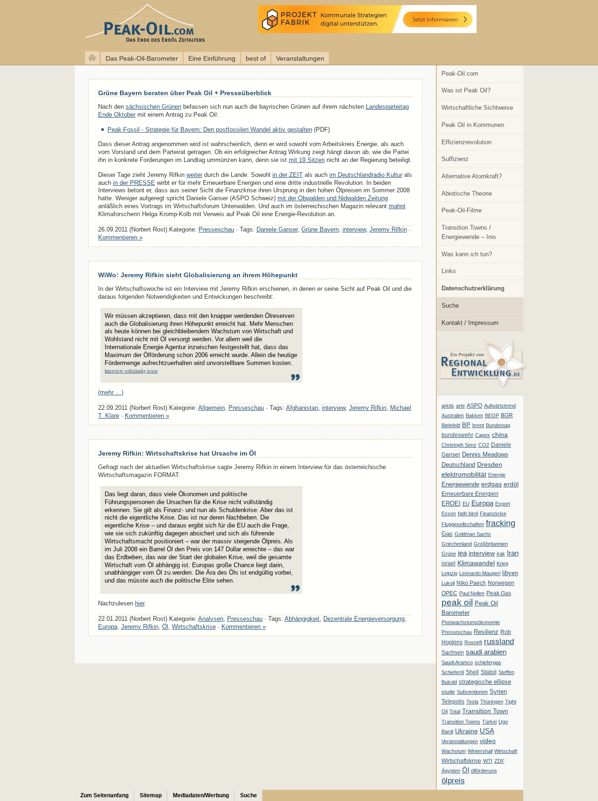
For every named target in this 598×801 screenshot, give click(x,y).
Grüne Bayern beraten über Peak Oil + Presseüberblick (184, 93)
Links (448, 270)
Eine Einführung (211, 58)
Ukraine (466, 731)
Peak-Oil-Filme (461, 210)
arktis (447, 405)
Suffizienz (455, 158)
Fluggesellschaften (462, 524)
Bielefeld (450, 425)
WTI (487, 761)
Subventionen (472, 692)
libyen (510, 572)
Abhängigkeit (302, 618)
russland (499, 641)
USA (487, 731)
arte (460, 405)
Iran (513, 553)
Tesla (472, 701)
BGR (507, 415)
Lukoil (448, 583)
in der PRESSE (134, 182)
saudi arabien (486, 652)
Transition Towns (460, 721)
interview (482, 553)
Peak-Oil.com (459, 73)
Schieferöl (452, 672)
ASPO (474, 405)
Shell (472, 672)
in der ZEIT (287, 174)
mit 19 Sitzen (307, 159)
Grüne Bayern (320, 229)
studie (448, 692)
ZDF (499, 761)
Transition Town (485, 711)
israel (448, 563)
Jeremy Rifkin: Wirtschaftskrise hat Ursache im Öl (177, 453)
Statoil (489, 672)
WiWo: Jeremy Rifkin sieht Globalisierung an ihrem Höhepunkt (198, 275)
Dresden (489, 464)
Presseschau (456, 632)
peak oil (457, 602)
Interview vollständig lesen (131, 370)
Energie (496, 475)
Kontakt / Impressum (469, 322)
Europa (482, 503)
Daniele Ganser (277, 229)
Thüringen (491, 701)
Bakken (474, 415)
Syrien (498, 691)
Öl (465, 770)
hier (139, 603)
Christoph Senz (459, 445)
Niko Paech (471, 583)
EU (466, 503)
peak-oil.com (98, 24)
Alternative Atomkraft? (471, 176)
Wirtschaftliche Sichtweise (477, 107)
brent (478, 425)
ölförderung (484, 770)
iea (462, 553)
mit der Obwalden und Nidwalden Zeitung (333, 198)
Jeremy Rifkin (388, 229)
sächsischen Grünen (153, 106)
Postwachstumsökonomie (470, 622)
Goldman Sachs (473, 534)
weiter (194, 174)
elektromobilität (463, 474)
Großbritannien (491, 544)
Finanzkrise (493, 513)
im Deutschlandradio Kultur (365, 174)
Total (454, 711)
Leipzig (449, 573)
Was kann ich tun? (466, 254)
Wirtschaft (505, 751)
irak (501, 553)
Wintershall (480, 751)
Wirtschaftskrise (461, 761)
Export (502, 503)
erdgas (491, 484)
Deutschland (458, 464)
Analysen (210, 618)
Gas (447, 534)
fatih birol (468, 513)
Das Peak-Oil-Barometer (142, 58)
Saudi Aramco (457, 662)
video (488, 741)
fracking (500, 523)
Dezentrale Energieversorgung (364, 618)
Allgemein (211, 407)
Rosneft (473, 642)
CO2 (483, 445)
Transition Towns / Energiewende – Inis (468, 232)
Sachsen (452, 652)
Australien (452, 415)
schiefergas (488, 662)
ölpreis (453, 780)
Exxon (448, 513)
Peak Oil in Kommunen (472, 124)
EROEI (451, 503)
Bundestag (498, 425)
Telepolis (452, 701)
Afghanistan (302, 407)
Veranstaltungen (300, 58)
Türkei (489, 721)
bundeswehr (457, 435)
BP (466, 425)
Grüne (448, 553)
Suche (450, 305)
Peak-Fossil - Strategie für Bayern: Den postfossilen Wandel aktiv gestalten (209, 129)
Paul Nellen (471, 593)
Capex (482, 435)
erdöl (511, 484)
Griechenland (456, 544)
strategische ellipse (485, 681)
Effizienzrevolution (466, 142)
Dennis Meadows (485, 454)
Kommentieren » (120, 237)
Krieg (502, 563)
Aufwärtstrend (500, 405)
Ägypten (450, 770)
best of (256, 58)
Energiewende (460, 484)
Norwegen (501, 583)
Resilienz (486, 631)
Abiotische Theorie (466, 193)
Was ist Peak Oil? (466, 90)
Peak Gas (498, 593)
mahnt (397, 206)
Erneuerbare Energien (469, 494)
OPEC (449, 593)
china (500, 434)
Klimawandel (476, 563)
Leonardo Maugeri (479, 573)
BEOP (492, 415)
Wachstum (453, 751)
